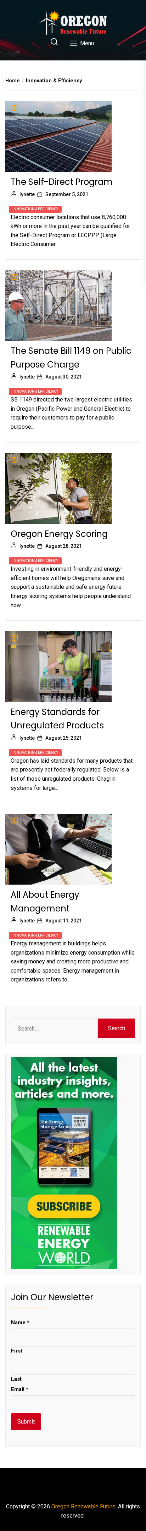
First (16, 1351)
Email (19, 1389)
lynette (27, 194)
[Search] (54, 42)
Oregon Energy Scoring (59, 534)
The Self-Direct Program (62, 182)
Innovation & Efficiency (35, 209)
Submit (26, 1421)
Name (20, 1322)
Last (16, 1379)
